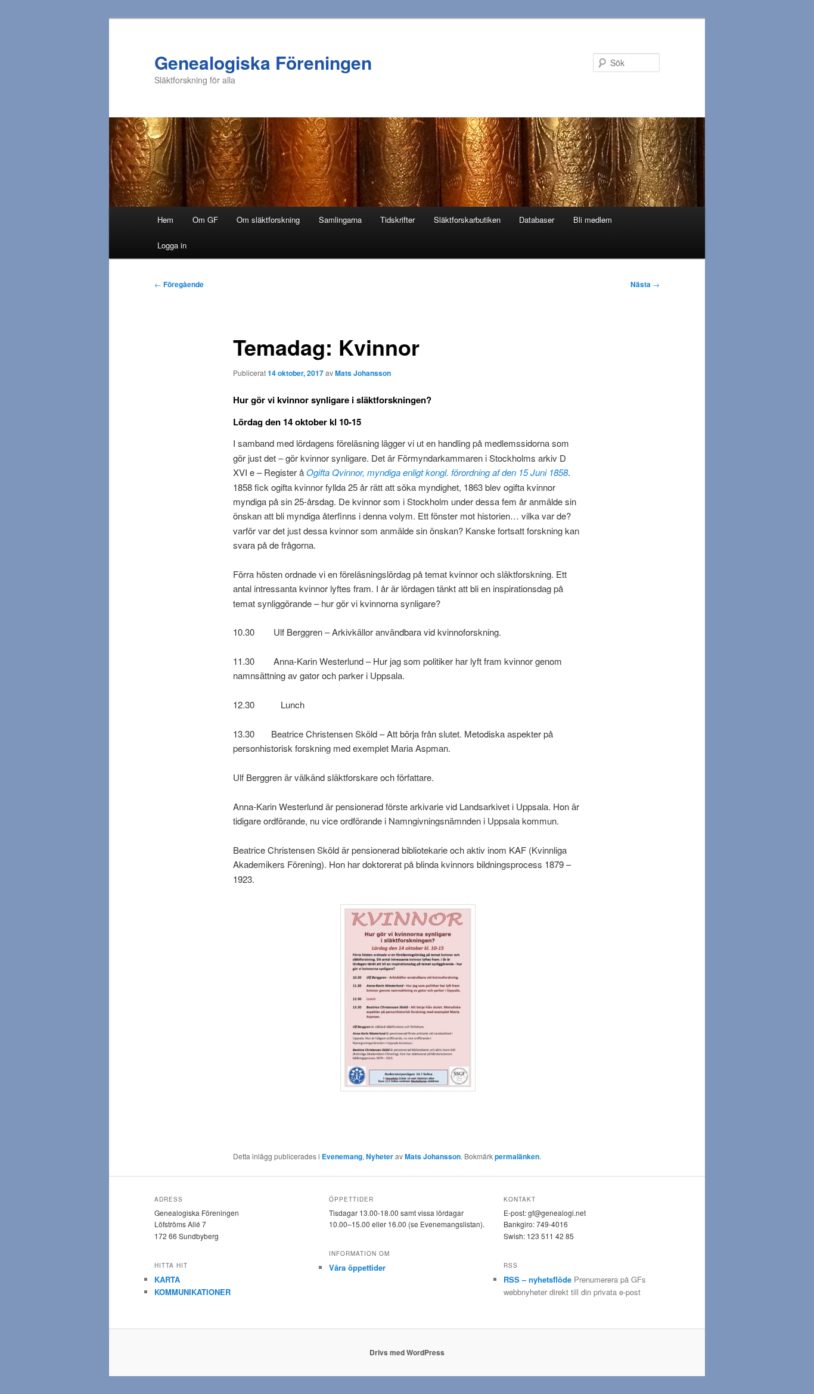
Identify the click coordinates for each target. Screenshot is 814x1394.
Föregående (179, 284)
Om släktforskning (268, 219)
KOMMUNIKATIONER (192, 1291)
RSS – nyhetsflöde (537, 1279)
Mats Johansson (363, 373)
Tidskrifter (397, 219)
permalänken (517, 1156)
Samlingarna (340, 219)
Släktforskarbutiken (467, 219)
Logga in (172, 245)
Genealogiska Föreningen (263, 62)
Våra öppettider (357, 1267)
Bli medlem (592, 219)
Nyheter (379, 1156)
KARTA (167, 1279)
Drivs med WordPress (407, 1352)
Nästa (645, 284)
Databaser (536, 219)
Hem (165, 219)
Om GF (205, 219)
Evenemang (342, 1156)
